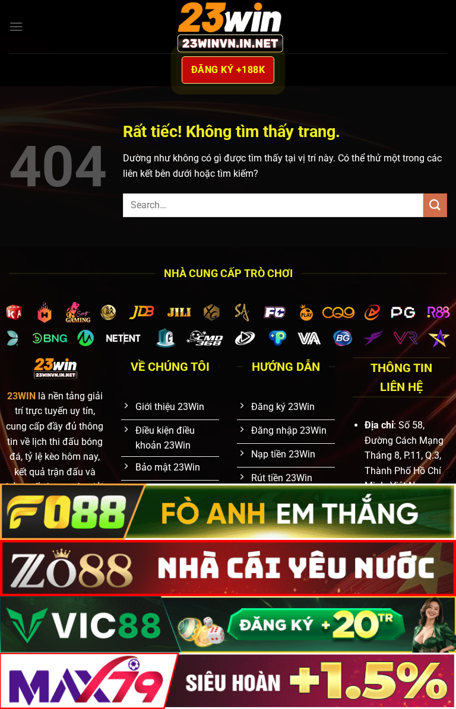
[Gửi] (435, 205)
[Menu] (16, 26)
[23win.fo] (228, 26)
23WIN (21, 396)
